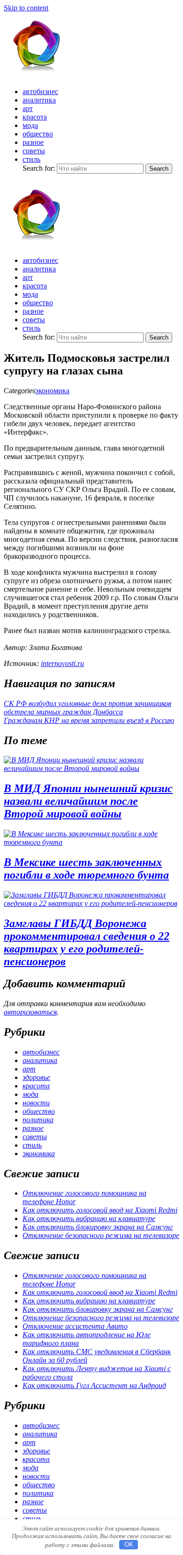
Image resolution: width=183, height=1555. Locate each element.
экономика (52, 391)
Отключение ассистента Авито (75, 1326)
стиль (31, 159)
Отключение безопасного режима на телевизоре (101, 1235)
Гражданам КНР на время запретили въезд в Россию (89, 720)
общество (38, 134)
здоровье (36, 1077)
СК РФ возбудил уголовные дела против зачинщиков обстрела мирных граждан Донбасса (87, 707)
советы (34, 151)
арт (28, 108)
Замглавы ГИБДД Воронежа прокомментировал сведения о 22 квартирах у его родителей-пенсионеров (86, 942)
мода (30, 125)
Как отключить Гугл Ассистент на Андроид (94, 1385)
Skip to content (26, 8)
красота (35, 117)
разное (33, 142)
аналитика (39, 100)
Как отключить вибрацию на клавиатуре (89, 1218)
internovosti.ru (62, 663)
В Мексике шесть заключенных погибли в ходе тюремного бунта (86, 868)
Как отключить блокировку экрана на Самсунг (98, 1227)
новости (36, 1103)
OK (128, 1544)
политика (38, 1120)
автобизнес (40, 91)
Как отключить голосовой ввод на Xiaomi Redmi (100, 1210)
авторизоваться (30, 1012)
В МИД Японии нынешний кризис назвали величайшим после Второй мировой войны (88, 801)
